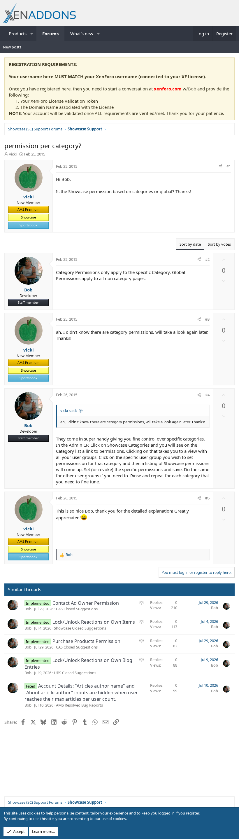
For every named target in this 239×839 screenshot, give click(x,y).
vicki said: (68, 410)
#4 (207, 394)
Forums (50, 33)
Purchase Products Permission (86, 641)
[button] (31, 33)
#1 (228, 166)
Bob (192, 89)
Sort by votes (219, 244)
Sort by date (190, 244)
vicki (13, 154)
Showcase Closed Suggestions (80, 628)
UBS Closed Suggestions (75, 672)
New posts (12, 47)
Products (18, 33)
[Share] (220, 166)
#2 (207, 259)
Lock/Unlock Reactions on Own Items (93, 622)
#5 (207, 498)
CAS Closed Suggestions (77, 608)
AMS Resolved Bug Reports (79, 705)
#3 (207, 319)
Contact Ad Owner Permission (85, 603)
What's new (81, 33)
